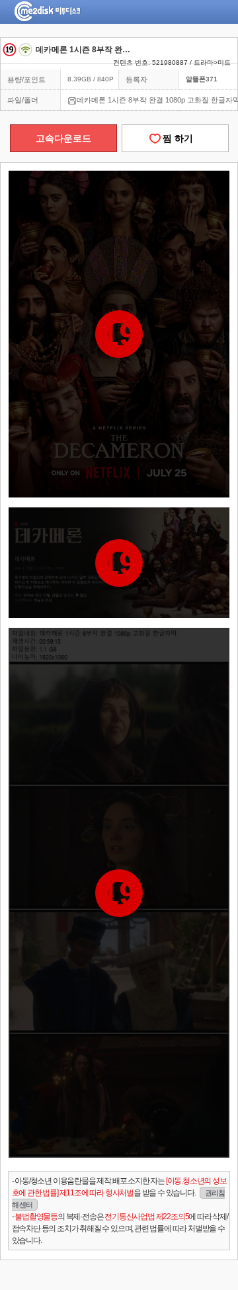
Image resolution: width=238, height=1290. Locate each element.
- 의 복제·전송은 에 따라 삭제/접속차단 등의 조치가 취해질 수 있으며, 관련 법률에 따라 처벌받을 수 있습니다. (120, 1228)
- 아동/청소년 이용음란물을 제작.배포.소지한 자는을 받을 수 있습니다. (119, 1192)
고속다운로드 (63, 138)
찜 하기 (175, 138)
